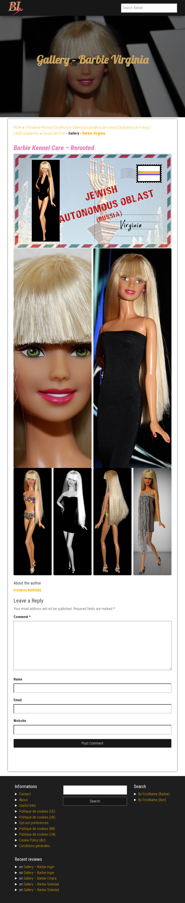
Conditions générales (34, 846)
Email (18, 700)
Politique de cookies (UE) (37, 811)
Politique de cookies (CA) (37, 834)
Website (20, 721)
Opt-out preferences (34, 823)
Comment (22, 617)
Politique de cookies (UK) (37, 817)
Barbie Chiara (46, 878)
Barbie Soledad (48, 884)
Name (18, 679)
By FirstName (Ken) (152, 800)
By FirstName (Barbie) (154, 794)
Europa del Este (53, 133)
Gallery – (30, 867)
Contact (25, 794)
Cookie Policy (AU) (32, 840)
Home (18, 127)
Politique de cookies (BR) (37, 829)
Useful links (27, 805)
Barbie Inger (45, 867)
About (23, 800)
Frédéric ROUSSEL (28, 590)
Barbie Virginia (113, 59)
